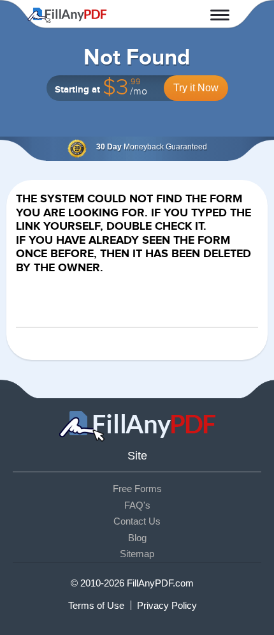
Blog (137, 537)
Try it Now (196, 87)
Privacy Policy (167, 605)
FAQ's (137, 505)
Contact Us (137, 521)
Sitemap (137, 553)
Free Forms (137, 488)
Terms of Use (96, 605)
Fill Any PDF (67, 15)
